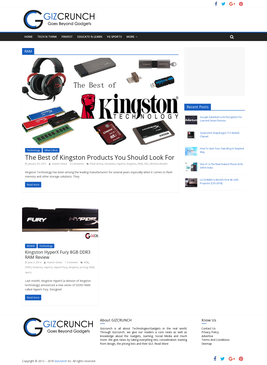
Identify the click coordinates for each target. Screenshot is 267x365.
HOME (28, 36)
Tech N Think (47, 36)
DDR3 (28, 267)
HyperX (121, 163)
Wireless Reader (159, 163)
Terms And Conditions (216, 340)
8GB (86, 262)
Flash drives (96, 163)
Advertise (207, 336)
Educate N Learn (89, 36)
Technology (33, 150)
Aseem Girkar (60, 163)
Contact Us (209, 328)
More (130, 36)
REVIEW (31, 246)
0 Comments (77, 163)
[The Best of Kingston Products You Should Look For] (100, 60)
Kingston (131, 163)
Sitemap (207, 343)
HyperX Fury (60, 267)
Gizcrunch (60, 361)
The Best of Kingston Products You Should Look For (99, 157)
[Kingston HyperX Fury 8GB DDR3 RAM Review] (60, 200)
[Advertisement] (214, 71)
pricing (84, 267)
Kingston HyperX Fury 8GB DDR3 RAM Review (57, 254)
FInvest (67, 36)
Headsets (110, 163)
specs (28, 272)
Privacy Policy (210, 332)
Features (37, 267)
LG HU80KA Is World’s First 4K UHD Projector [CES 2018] (219, 181)
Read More (161, 343)
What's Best (51, 150)
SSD (146, 163)
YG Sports (114, 36)
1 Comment (71, 262)
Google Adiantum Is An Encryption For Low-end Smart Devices (221, 118)
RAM (140, 163)
